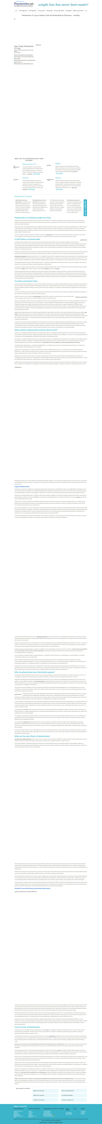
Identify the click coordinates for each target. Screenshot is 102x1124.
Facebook (83, 1113)
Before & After (50, 10)
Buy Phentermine (32, 10)
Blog (86, 10)
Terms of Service (44, 1120)
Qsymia (47, 1029)
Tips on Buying (47, 1112)
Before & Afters (17, 1115)
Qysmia (58, 1050)
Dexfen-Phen (26, 721)
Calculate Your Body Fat (67, 1100)
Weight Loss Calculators (78, 10)
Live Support (83, 1111)
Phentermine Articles (48, 1115)
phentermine (49, 234)
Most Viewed (68, 1112)
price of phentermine (39, 681)
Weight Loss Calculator (38, 1090)
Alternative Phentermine (49, 1116)
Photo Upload (68, 10)
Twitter (82, 1114)
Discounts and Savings (59, 10)
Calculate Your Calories (38, 1100)
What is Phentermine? (18, 1111)
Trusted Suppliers (47, 1111)
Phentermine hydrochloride (20, 256)
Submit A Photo (69, 1114)
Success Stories (41, 10)
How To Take (16, 1113)
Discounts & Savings (48, 1113)
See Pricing (36, 174)
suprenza (57, 268)
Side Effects (16, 1114)
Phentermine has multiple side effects (23, 739)
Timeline (15, 1112)
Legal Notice (58, 1120)
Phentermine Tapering (18, 1116)
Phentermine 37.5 (32, 1116)
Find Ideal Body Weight (67, 1095)
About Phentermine (23, 10)
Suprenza (31, 1115)
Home (16, 10)
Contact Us (83, 1112)
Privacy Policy (52, 1120)
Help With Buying (47, 1114)
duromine (47, 268)
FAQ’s (15, 1117)
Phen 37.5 (31, 1117)
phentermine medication (42, 636)
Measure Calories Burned (68, 1090)
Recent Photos (69, 1113)
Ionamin (30, 1113)
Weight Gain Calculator (38, 1095)
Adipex (30, 1111)
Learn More (29, 173)
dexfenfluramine (37, 296)
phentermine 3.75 (53, 1036)
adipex (23, 268)
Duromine (31, 1112)
